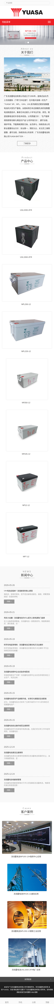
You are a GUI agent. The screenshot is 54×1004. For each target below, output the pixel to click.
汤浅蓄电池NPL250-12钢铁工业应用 (26, 931)
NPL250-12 (26, 304)
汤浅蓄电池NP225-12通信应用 (26, 894)
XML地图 (34, 992)
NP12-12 (26, 505)
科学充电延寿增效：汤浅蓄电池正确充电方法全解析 (23, 645)
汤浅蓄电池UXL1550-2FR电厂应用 (26, 970)
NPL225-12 (26, 351)
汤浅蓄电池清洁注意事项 (13, 753)
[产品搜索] (47, 2)
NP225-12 (26, 454)
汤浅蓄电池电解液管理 (12, 780)
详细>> (9, 601)
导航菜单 (6, 22)
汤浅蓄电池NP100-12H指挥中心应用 (26, 857)
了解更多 (27, 143)
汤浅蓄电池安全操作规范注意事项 (16, 726)
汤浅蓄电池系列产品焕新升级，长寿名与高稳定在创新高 (25, 699)
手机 (20, 1002)
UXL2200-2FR (26, 210)
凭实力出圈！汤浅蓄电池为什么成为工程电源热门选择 (24, 618)
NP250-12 (26, 403)
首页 (7, 1002)
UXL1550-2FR (26, 257)
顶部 (47, 1002)
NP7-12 (26, 557)
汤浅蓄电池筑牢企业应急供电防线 (16, 672)
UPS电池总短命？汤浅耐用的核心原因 (18, 591)
